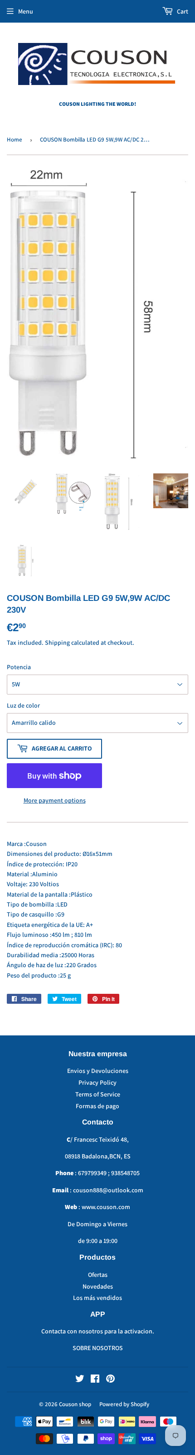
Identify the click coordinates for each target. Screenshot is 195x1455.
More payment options (55, 800)
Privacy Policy (97, 1082)
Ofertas (97, 1275)
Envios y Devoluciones (97, 1071)
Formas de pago (97, 1106)
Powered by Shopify (124, 1404)
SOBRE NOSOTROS (98, 1348)
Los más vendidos (97, 1298)
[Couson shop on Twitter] (79, 1380)
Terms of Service (97, 1094)
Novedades (98, 1286)
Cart (182, 11)
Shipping (57, 642)
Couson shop (75, 1404)
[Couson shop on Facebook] (95, 1380)
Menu (25, 11)
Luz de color (23, 705)
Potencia (19, 667)
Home (14, 139)
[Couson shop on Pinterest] (110, 1380)
